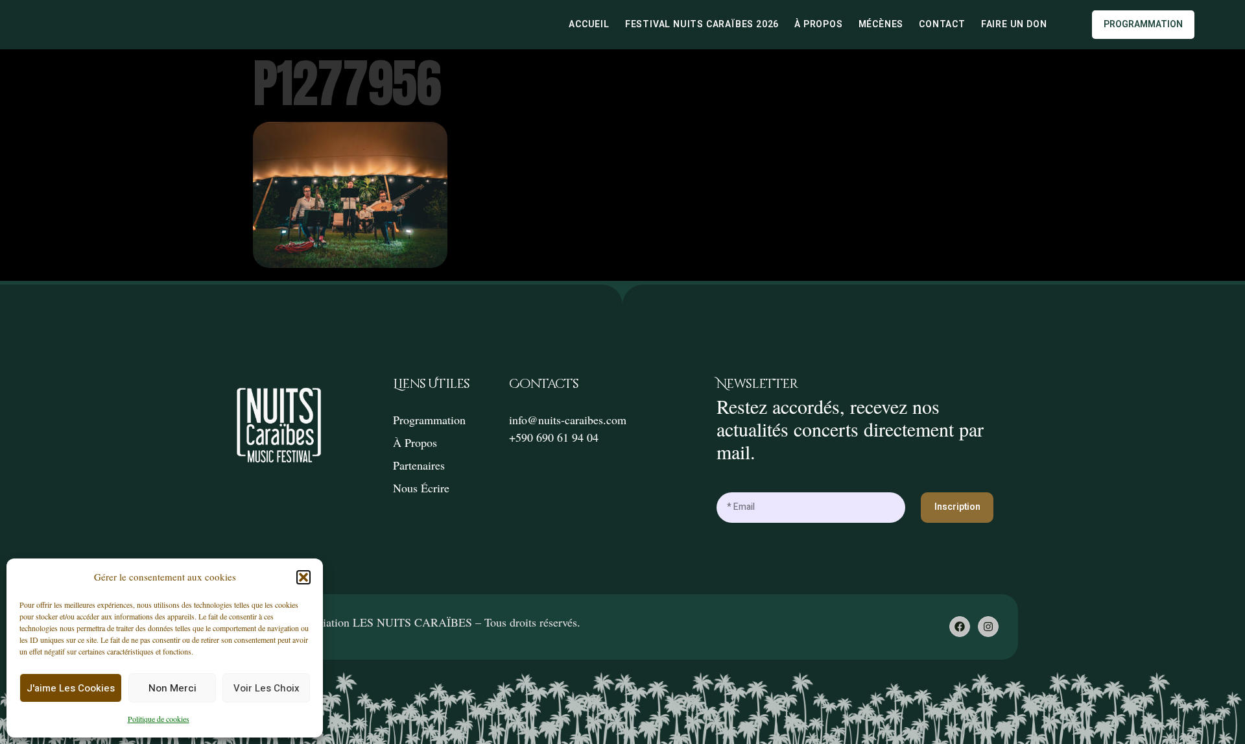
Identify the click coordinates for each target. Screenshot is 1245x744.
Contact (942, 24)
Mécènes (881, 24)
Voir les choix (266, 688)
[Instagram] (988, 626)
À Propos (818, 24)
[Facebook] (959, 626)
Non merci (172, 688)
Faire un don (1014, 24)
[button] (303, 577)
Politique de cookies (158, 719)
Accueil (589, 24)
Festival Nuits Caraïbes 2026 (702, 24)
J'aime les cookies (71, 688)
